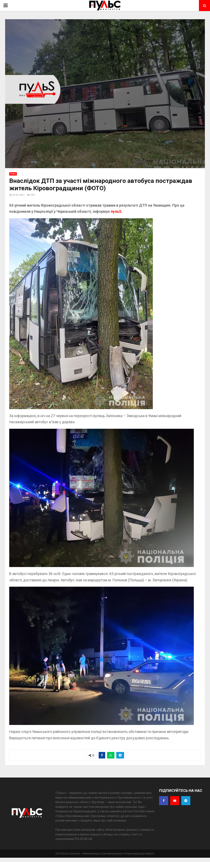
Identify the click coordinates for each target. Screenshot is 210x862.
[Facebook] (163, 800)
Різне (13, 174)
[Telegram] (185, 800)
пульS (116, 211)
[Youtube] (174, 800)
